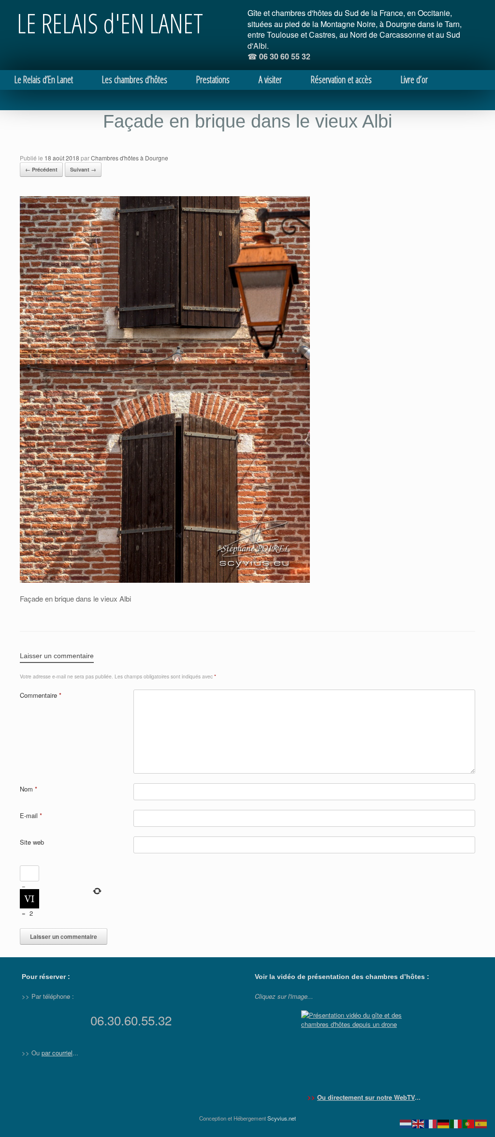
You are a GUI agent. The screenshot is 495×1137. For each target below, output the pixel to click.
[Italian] (456, 1122)
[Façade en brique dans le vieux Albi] (165, 580)
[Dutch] (406, 1122)
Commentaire (40, 695)
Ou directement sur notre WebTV (366, 1097)
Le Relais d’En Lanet (44, 79)
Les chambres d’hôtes (134, 79)
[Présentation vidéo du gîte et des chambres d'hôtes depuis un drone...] (364, 1046)
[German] (443, 1122)
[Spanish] (481, 1122)
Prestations (213, 79)
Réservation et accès (341, 79)
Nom (28, 788)
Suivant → (83, 169)
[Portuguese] (469, 1122)
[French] (431, 1122)
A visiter (270, 79)
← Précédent (41, 169)
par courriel (57, 1052)
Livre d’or (414, 79)
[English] (418, 1122)
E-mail (31, 815)
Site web (32, 842)
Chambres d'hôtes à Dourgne (129, 158)
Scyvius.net (281, 1118)
